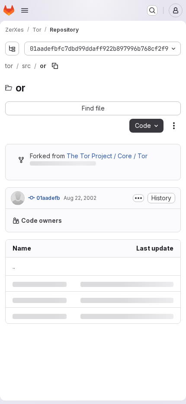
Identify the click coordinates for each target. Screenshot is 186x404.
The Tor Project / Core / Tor (107, 173)
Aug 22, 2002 (80, 215)
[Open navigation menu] (25, 10)
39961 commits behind (61, 182)
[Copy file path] (55, 83)
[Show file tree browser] (12, 48)
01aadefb (47, 215)
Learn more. (71, 256)
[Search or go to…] (152, 10)
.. (14, 302)
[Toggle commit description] (132, 215)
